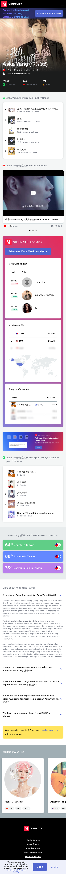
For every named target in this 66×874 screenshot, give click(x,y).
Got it (40, 867)
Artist (24, 272)
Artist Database (33, 848)
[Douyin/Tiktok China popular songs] (11, 514)
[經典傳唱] (11, 483)
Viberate (11, 4)
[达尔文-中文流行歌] (11, 504)
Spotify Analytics (33, 856)
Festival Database (33, 852)
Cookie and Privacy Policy (16, 871)
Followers (51, 397)
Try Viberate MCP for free (49, 13)
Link (36, 404)
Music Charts (33, 844)
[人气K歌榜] (11, 494)
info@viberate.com (50, 730)
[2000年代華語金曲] (11, 473)
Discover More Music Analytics (28, 251)
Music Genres (33, 840)
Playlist (14, 397)
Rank (13, 272)
